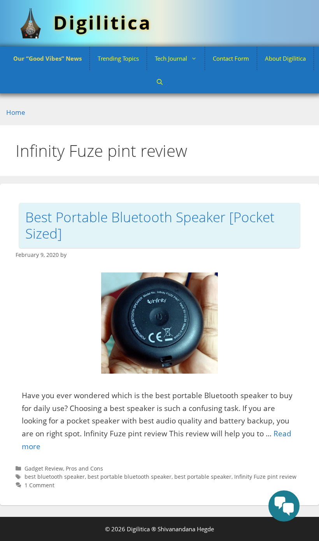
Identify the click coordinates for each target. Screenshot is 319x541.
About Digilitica (285, 58)
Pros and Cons (84, 468)
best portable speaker (202, 476)
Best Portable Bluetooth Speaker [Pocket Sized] (150, 225)
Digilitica (102, 22)
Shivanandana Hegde (186, 529)
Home (15, 112)
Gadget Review (44, 468)
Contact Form (231, 58)
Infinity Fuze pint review (265, 476)
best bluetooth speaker (55, 476)
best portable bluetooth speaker (130, 476)
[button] (159, 81)
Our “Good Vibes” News (47, 58)
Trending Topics (118, 58)
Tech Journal (171, 58)
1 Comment (39, 485)
